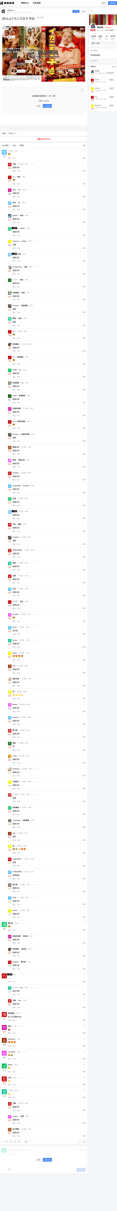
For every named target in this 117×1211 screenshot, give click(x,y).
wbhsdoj (16, 769)
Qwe (14, 190)
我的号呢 (16, 679)
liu (14, 177)
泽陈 (14, 563)
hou (9, 975)
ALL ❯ (114, 66)
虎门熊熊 (16, 1129)
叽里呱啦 (16, 293)
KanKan (16, 473)
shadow (16, 305)
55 (26, 1142)
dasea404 (98, 105)
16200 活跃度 (109, 30)
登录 (103, 3)
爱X (14, 254)
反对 (13, 158)
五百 (9, 1078)
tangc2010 (17, 486)
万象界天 (16, 782)
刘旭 (14, 164)
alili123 (97, 79)
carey (15, 756)
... (22, 1142)
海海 (14, 460)
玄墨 (14, 576)
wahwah (97, 88)
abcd (14, 395)
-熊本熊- (100, 27)
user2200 (11, 1052)
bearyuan (11, 1039)
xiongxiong (17, 267)
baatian (15, 717)
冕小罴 (15, 730)
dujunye (16, 241)
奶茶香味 (16, 344)
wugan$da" (17, 859)
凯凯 (14, 743)
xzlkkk (15, 215)
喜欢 (9, 158)
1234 (14, 897)
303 (96, 97)
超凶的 (15, 228)
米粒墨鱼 (16, 807)
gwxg (15, 640)
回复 (84, 158)
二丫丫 (15, 601)
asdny (15, 910)
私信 (83, 11)
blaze (15, 653)
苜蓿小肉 (16, 447)
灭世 (14, 203)
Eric (14, 666)
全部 (3, 133)
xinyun (15, 1116)
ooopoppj (16, 820)
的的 (9, 1026)
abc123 (15, 614)
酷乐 (14, 511)
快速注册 (113, 3)
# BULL (12, 133)
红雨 (14, 498)
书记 (14, 524)
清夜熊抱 (11, 1013)
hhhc (15, 627)
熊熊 (14, 318)
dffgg (10, 1065)
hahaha (15, 962)
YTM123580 (17, 872)
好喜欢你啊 (17, 408)
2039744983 (17, 550)
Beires (15, 704)
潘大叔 (10, 923)
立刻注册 (47, 106)
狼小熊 (15, 884)
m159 (15, 370)
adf (14, 833)
